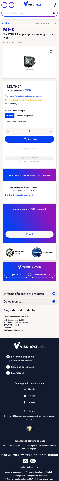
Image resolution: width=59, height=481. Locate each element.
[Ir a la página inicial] (29, 5)
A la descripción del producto (18, 195)
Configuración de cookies (37, 475)
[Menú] (4, 5)
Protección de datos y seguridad (39, 472)
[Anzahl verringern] (8, 131)
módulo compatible (25, 115)
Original (9, 115)
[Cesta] (56, 5)
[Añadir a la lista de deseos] (51, 51)
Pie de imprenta (18, 475)
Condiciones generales (14, 472)
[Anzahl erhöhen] (51, 131)
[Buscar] (54, 13)
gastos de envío (46, 479)
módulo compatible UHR (16, 121)
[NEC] (29, 29)
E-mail (29, 234)
